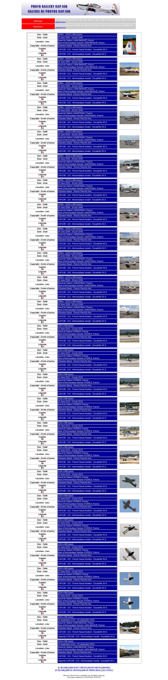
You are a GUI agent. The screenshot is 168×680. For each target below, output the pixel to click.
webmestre (60, 28)
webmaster (60, 22)
